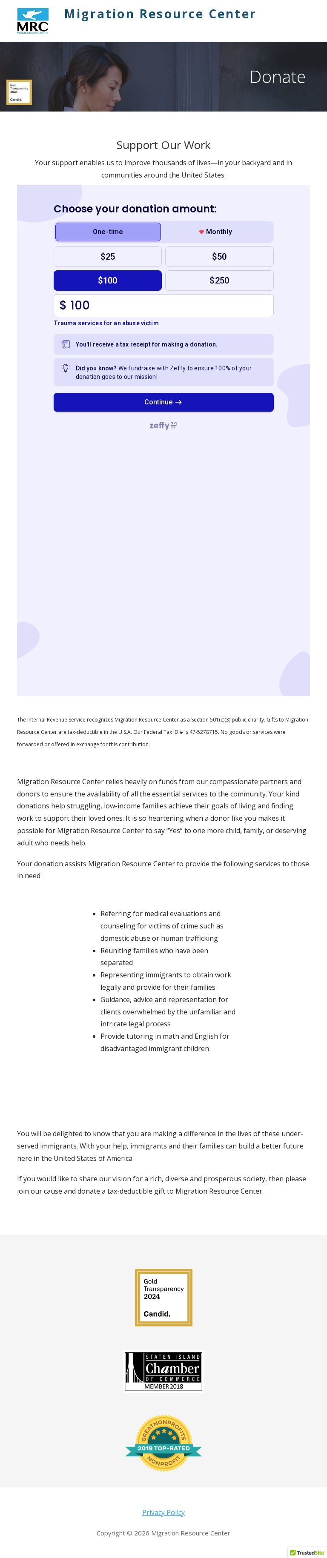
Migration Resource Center (160, 14)
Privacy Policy (163, 1512)
